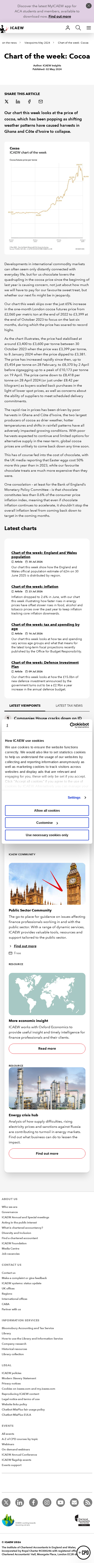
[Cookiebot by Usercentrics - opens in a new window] (70, 725)
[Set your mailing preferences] (74, 1502)
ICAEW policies (11, 1373)
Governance (10, 1212)
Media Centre (10, 1248)
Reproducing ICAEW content (20, 1394)
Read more (47, 1048)
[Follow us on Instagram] (47, 1502)
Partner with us (11, 1309)
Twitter (7, 102)
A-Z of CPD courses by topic (20, 1439)
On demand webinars (16, 1449)
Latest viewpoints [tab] (24, 705)
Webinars (8, 1444)
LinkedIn (18, 102)
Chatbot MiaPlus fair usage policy (23, 1409)
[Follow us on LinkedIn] (19, 1502)
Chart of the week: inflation (34, 586)
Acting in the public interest (19, 1222)
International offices (14, 1299)
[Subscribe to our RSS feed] (88, 1502)
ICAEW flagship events (16, 1460)
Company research (14, 1344)
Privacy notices (11, 1383)
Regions (7, 1293)
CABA (5, 1304)
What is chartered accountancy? (22, 1228)
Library (6, 1333)
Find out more (60, 16)
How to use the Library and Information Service (32, 1338)
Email (41, 102)
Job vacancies (11, 1254)
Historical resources (14, 1349)
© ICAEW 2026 (11, 1542)
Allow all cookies (47, 810)
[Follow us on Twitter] (6, 1502)
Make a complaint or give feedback (24, 1278)
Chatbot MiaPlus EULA (16, 1415)
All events (8, 1434)
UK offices (8, 1288)
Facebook (29, 102)
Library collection (13, 1354)
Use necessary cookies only (47, 835)
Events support (11, 1465)
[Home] (14, 28)
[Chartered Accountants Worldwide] (81, 1521)
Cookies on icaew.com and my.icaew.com (28, 1389)
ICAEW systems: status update (21, 1283)
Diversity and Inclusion (16, 1233)
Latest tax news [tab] (69, 706)
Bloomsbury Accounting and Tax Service (28, 1328)
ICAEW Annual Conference (19, 1454)
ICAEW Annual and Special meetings (25, 1217)
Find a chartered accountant (20, 1238)
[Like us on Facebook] (33, 1502)
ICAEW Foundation (14, 1243)
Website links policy (14, 1404)
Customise (44, 822)
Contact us (9, 1273)
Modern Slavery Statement (19, 1378)
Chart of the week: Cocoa (73, 42)
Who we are (9, 1207)
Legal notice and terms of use (21, 1399)
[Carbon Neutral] (21, 1521)
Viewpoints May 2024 (37, 42)
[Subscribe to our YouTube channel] (60, 1502)
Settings (74, 797)
